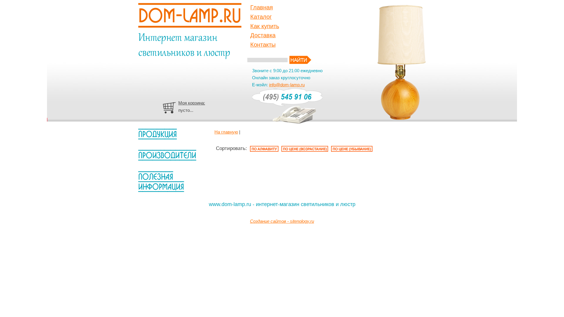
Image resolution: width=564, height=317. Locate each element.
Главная (261, 7)
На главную (226, 131)
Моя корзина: (191, 102)
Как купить (264, 26)
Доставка (263, 35)
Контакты (263, 44)
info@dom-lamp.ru (287, 84)
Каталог (261, 17)
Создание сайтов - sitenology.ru (282, 221)
